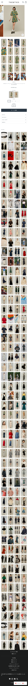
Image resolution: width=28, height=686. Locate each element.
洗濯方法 (3, 122)
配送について (14, 661)
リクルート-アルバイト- (14, 668)
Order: (14, 103)
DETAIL (3, 114)
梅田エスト (14, 653)
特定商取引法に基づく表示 (14, 666)
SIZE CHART (4, 119)
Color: (14, 90)
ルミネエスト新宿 (14, 651)
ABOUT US (14, 670)
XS (9, 101)
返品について (14, 659)
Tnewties (14, 2)
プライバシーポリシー (14, 664)
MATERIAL (4, 117)
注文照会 (14, 657)
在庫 (13, 105)
